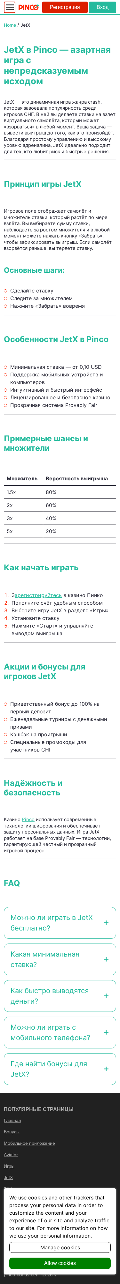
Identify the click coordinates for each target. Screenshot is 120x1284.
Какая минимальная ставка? (45, 959)
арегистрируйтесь (38, 595)
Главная (12, 1120)
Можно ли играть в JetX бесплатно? (52, 922)
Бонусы (12, 1131)
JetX (8, 1177)
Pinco (28, 819)
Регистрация (65, 7)
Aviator (11, 1154)
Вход (102, 7)
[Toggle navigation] (9, 7)
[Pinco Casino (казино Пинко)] (29, 7)
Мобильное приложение (29, 1143)
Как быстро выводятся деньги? (50, 995)
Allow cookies (60, 1263)
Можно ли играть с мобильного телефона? (50, 1032)
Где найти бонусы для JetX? (49, 1069)
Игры (9, 1166)
